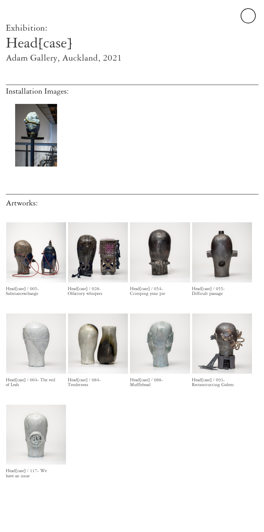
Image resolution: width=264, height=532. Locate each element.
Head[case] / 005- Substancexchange (22, 291)
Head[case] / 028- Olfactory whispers (85, 291)
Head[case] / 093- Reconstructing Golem (213, 382)
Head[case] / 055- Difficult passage (208, 291)
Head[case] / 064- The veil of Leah (30, 382)
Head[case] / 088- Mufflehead (146, 382)
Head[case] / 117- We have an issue (26, 473)
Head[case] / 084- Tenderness (84, 382)
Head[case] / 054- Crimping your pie (147, 291)
